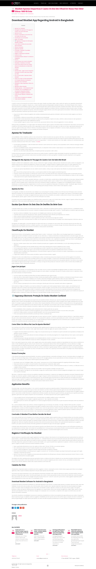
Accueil (36, 3)
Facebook (13, 508)
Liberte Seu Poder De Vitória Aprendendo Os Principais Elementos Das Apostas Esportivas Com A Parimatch (23, 80)
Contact (80, 3)
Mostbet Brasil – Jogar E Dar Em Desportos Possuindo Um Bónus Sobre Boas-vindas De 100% (24, 72)
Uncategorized (22, 13)
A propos (73, 3)
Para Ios (16, 59)
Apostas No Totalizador (20, 28)
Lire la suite (17, 543)
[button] (46, 554)
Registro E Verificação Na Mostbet (22, 53)
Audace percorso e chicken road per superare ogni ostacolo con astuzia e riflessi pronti (21, 532)
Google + (21, 508)
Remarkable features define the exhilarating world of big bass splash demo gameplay (77, 532)
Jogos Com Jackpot (19, 39)
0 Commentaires (30, 13)
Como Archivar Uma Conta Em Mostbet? (23, 61)
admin (16, 13)
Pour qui (43, 3)
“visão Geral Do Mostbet (20, 99)
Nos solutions (53, 3)
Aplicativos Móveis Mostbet (21, 86)
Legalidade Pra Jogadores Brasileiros (22, 92)
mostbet (38, 141)
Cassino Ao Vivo (18, 55)
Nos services (64, 3)
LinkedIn (18, 508)
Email (23, 508)
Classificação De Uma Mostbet (21, 37)
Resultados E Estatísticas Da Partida (22, 62)
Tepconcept (14, 565)
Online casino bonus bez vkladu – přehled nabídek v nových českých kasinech (40, 532)
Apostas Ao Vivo (18, 33)
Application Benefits (19, 48)
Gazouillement (15, 508)
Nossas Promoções (19, 47)
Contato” (17, 69)
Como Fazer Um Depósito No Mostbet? (23, 97)
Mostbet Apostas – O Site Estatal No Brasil (24, 88)
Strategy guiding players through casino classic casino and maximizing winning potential (59, 532)
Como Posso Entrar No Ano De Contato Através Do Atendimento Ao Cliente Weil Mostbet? (23, 66)
